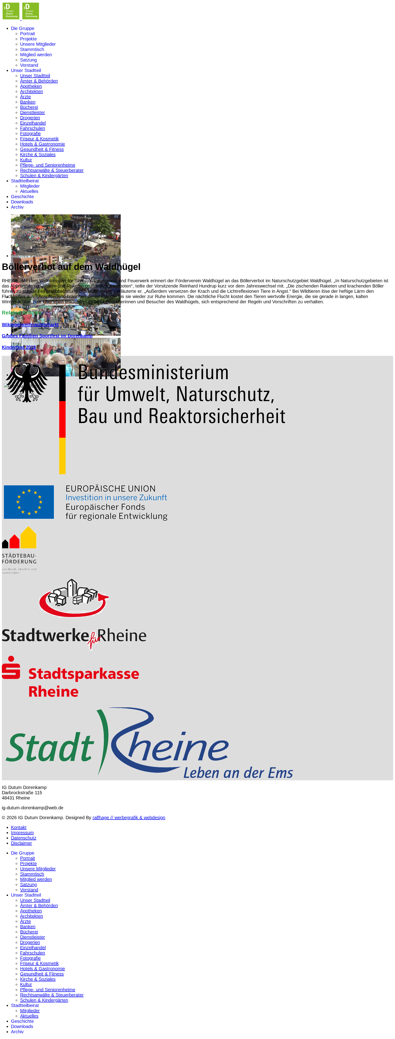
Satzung (28, 59)
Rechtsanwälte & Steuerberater (52, 170)
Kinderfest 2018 (19, 347)
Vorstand (29, 65)
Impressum (22, 832)
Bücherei (29, 107)
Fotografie (30, 133)
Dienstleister (32, 112)
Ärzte (25, 96)
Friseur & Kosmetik (39, 138)
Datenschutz (23, 837)
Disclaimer (21, 843)
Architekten (31, 91)
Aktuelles (29, 191)
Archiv (17, 207)
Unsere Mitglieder (38, 44)
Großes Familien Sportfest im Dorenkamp (47, 335)
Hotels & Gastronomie (42, 144)
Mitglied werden (36, 54)
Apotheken (31, 86)
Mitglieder (30, 186)
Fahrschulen (32, 128)
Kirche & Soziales (38, 154)
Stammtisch (32, 49)
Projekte (28, 38)
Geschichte (22, 196)
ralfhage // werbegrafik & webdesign (129, 817)
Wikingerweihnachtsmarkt (30, 324)
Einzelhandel (33, 122)
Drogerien (30, 117)
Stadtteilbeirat (25, 180)
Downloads (22, 201)
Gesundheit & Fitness (42, 149)
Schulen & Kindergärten (44, 175)
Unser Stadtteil (26, 70)
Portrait (27, 33)
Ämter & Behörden (39, 80)
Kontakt (19, 827)
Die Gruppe (22, 28)
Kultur (26, 159)
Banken (27, 101)
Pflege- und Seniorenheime (47, 165)
